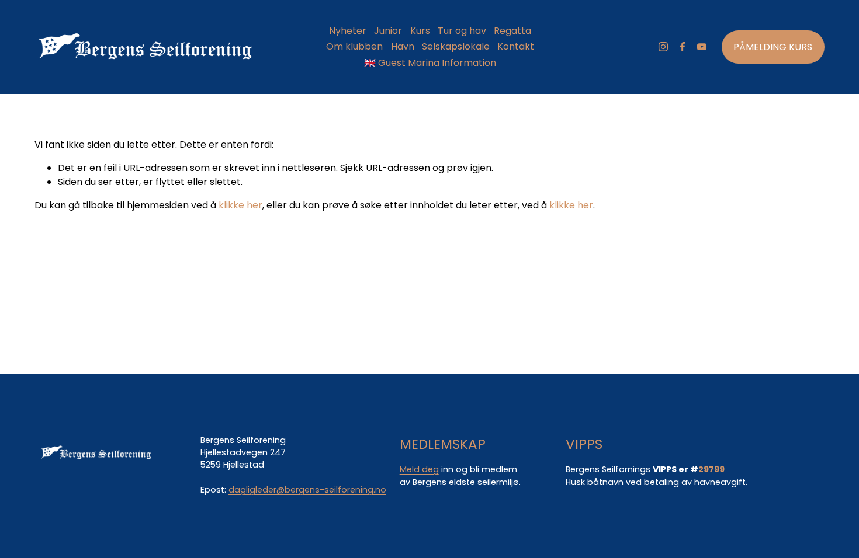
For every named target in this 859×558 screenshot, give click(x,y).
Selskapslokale (456, 46)
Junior (388, 30)
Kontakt (515, 46)
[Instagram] (663, 47)
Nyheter (347, 30)
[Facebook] (682, 47)
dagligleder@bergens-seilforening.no (307, 490)
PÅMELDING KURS (772, 47)
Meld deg (419, 469)
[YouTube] (702, 47)
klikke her (240, 205)
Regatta (512, 30)
